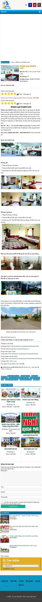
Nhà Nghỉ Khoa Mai (30, 435)
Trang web (4, 497)
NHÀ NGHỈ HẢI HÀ (10, 449)
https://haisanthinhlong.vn (21, 349)
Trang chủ (6, 62)
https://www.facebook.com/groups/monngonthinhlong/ (21, 353)
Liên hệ (21, 585)
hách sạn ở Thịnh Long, (9, 98)
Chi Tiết (35, 98)
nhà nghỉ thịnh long (26, 379)
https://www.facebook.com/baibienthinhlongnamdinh (23, 346)
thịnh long (36, 379)
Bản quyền (29, 581)
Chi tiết (22, 364)
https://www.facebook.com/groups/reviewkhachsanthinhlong (23, 358)
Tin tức (21, 581)
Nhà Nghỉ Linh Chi (30, 449)
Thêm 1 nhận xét (6, 369)
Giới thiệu (13, 581)
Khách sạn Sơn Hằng (30, 400)
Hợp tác (38, 581)
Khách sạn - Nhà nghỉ (30, 367)
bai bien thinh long (13, 376)
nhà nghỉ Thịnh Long (22, 98)
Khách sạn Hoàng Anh (29, 332)
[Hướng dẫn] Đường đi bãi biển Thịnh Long (23, 545)
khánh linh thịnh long (11, 379)
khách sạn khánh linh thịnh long (19, 378)
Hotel (12, 62)
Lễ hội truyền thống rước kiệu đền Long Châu (24, 536)
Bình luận (4, 470)
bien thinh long (25, 376)
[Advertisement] (21, 38)
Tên (2, 487)
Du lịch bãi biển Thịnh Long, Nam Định (24, 596)
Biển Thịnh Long (11, 361)
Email (3, 492)
